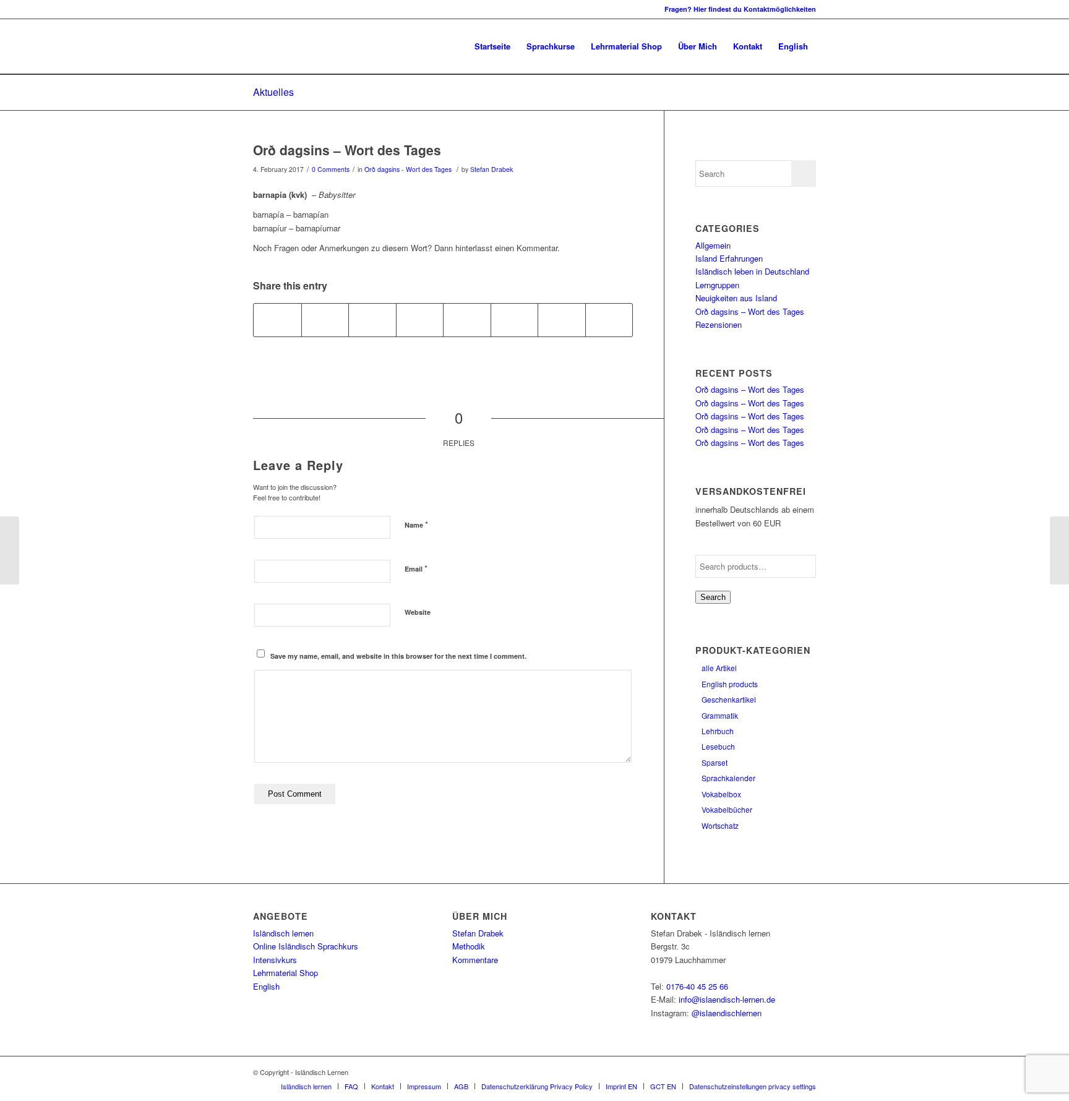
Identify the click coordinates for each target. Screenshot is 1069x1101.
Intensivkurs (275, 960)
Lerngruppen (717, 285)
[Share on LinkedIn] (420, 320)
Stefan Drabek (491, 169)
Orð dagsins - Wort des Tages (408, 169)
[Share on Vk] (514, 320)
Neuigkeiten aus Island (736, 298)
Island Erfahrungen (729, 258)
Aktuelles (273, 92)
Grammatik (720, 715)
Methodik (468, 946)
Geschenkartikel (729, 699)
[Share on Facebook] (277, 320)
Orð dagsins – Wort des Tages (347, 149)
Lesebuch (718, 746)
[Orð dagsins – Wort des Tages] (9, 550)
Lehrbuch (718, 731)
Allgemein (713, 245)
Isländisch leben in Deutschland (752, 271)
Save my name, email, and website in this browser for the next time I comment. (398, 656)
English (266, 986)
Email (416, 568)
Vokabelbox (721, 794)
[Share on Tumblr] (467, 320)
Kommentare (475, 960)
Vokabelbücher (727, 809)
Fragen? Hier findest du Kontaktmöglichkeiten (740, 9)
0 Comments (331, 169)
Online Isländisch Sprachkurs (305, 946)
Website (418, 612)
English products (730, 684)
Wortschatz (720, 825)
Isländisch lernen (283, 933)
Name (416, 524)
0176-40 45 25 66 (697, 986)
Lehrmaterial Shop (285, 973)
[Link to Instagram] (256, 9)
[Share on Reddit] (561, 320)
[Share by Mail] (609, 320)
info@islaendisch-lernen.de (727, 999)
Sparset (715, 762)
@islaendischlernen (727, 1013)
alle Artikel (719, 667)
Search (713, 597)
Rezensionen (718, 324)
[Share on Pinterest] (372, 320)
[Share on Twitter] (325, 320)
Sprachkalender (728, 778)
